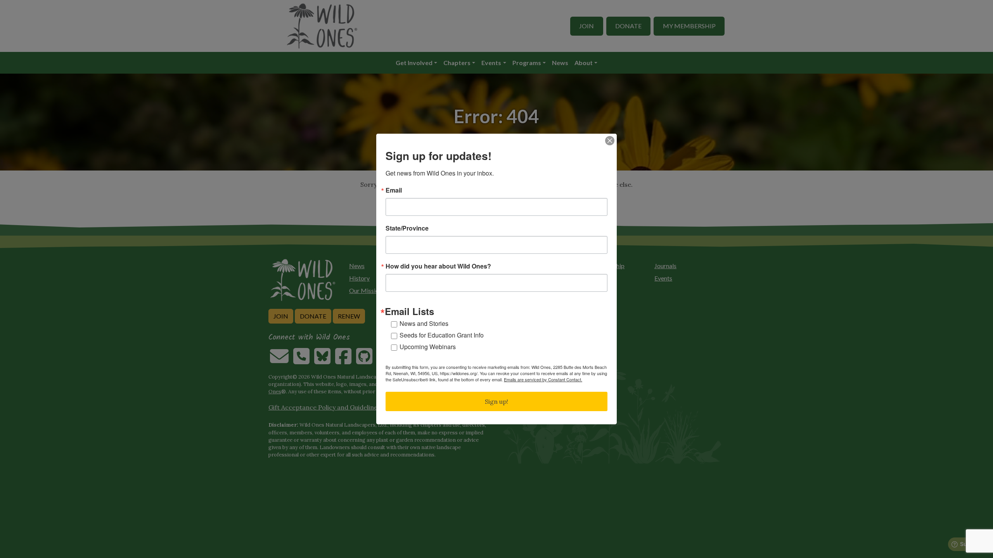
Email (394, 190)
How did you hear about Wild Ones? (438, 266)
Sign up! (496, 401)
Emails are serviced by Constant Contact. (543, 379)
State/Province (407, 228)
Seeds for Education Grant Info (442, 335)
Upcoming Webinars (428, 346)
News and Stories (424, 323)
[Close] (609, 140)
